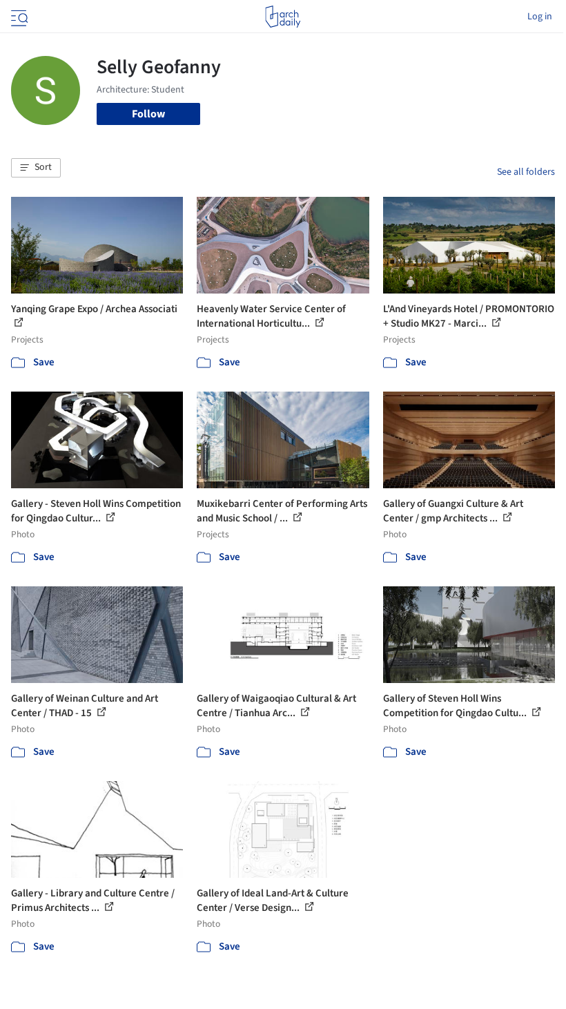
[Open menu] (18, 16)
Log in (539, 16)
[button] (36, 167)
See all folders (526, 172)
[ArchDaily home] (282, 17)
